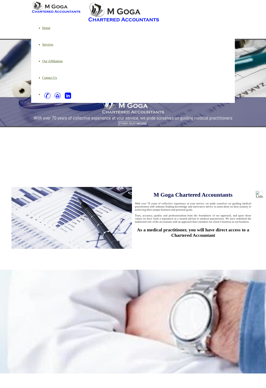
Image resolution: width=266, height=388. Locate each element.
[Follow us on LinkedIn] (259, 194)
